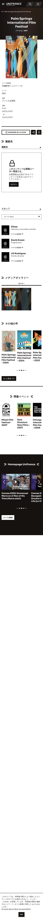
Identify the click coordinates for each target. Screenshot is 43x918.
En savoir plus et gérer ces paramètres (16, 909)
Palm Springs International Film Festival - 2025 (9, 358)
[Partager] (33, 132)
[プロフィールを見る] (38, 4)
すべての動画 (8, 518)
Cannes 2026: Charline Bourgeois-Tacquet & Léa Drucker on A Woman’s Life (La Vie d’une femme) (15, 497)
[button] (28, 291)
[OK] (21, 914)
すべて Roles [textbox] (9, 217)
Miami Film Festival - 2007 (7, 422)
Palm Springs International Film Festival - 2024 (24, 356)
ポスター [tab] (21, 283)
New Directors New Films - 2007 (23, 423)
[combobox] (21, 216)
